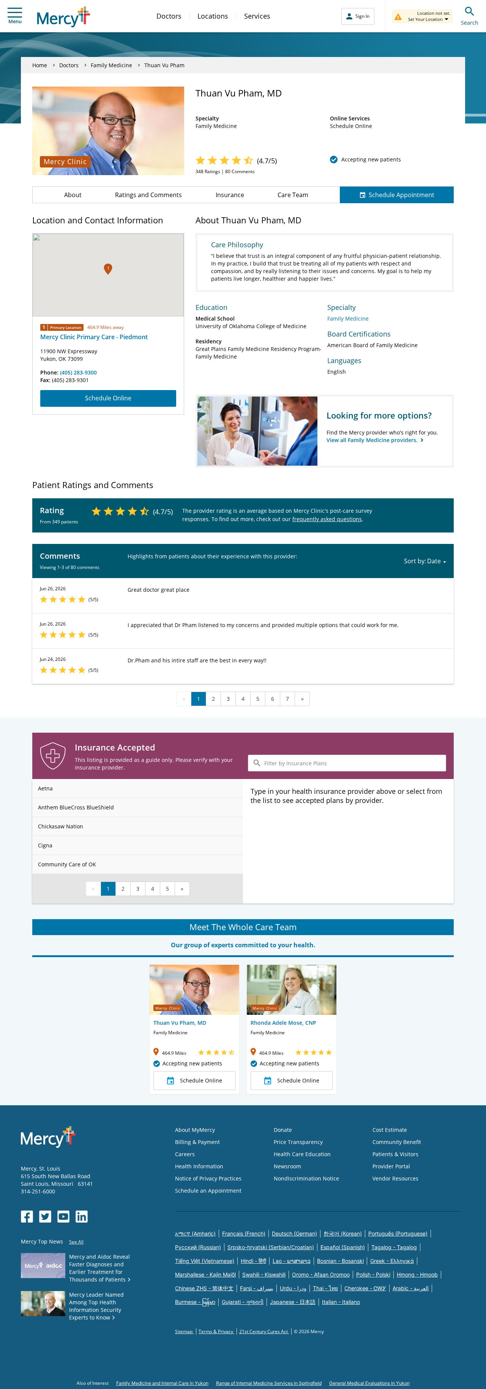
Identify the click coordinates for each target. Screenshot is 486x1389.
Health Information (199, 1166)
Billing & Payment (197, 1142)
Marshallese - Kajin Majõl (205, 1274)
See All (76, 1242)
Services (257, 16)
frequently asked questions (327, 519)
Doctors (168, 16)
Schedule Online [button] (201, 1080)
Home (39, 65)
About (73, 195)
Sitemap (184, 1331)
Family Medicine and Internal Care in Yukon (162, 1383)
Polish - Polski (373, 1274)
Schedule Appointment (401, 195)
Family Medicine (111, 65)
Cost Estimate (389, 1129)
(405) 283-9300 (78, 372)
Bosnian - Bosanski (340, 1261)
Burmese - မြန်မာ (195, 1302)
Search (469, 22)
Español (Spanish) (342, 1247)
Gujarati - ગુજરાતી (243, 1302)
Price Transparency (298, 1142)
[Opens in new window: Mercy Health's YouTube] (63, 1216)
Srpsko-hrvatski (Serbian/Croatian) (270, 1247)
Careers (185, 1154)
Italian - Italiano (341, 1302)
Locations (212, 16)
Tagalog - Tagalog (394, 1247)
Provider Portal (391, 1166)
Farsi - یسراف (256, 1288)
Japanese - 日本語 (293, 1302)
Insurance (230, 195)
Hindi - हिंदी (253, 1261)
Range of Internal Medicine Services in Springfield (269, 1383)
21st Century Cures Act (264, 1331)
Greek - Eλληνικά (392, 1261)
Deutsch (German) (294, 1233)
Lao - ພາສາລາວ (292, 1261)
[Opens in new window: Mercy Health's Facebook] (27, 1216)
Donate (283, 1129)
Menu (15, 21)
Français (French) (243, 1233)
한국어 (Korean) (342, 1233)
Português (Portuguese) (398, 1233)
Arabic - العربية (411, 1288)
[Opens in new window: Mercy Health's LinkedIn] (82, 1216)
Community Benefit (396, 1142)
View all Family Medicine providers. (373, 440)
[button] (108, 269)
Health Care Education (302, 1154)
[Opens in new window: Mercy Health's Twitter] (45, 1216)
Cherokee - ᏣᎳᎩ (365, 1288)
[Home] (63, 16)
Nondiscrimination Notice (306, 1178)
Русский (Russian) (198, 1247)
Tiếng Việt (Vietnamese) (204, 1261)
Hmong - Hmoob (417, 1274)
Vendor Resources (395, 1178)
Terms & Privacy (216, 1331)
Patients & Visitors (395, 1154)
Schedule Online (108, 398)
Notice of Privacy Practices (208, 1178)
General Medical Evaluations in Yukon (369, 1383)
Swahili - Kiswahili (264, 1274)
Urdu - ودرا (293, 1288)
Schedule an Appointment (208, 1190)
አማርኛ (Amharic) (195, 1233)
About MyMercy (195, 1129)
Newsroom (287, 1166)
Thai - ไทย (325, 1288)
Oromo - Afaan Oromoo (321, 1274)
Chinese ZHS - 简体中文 (204, 1288)
